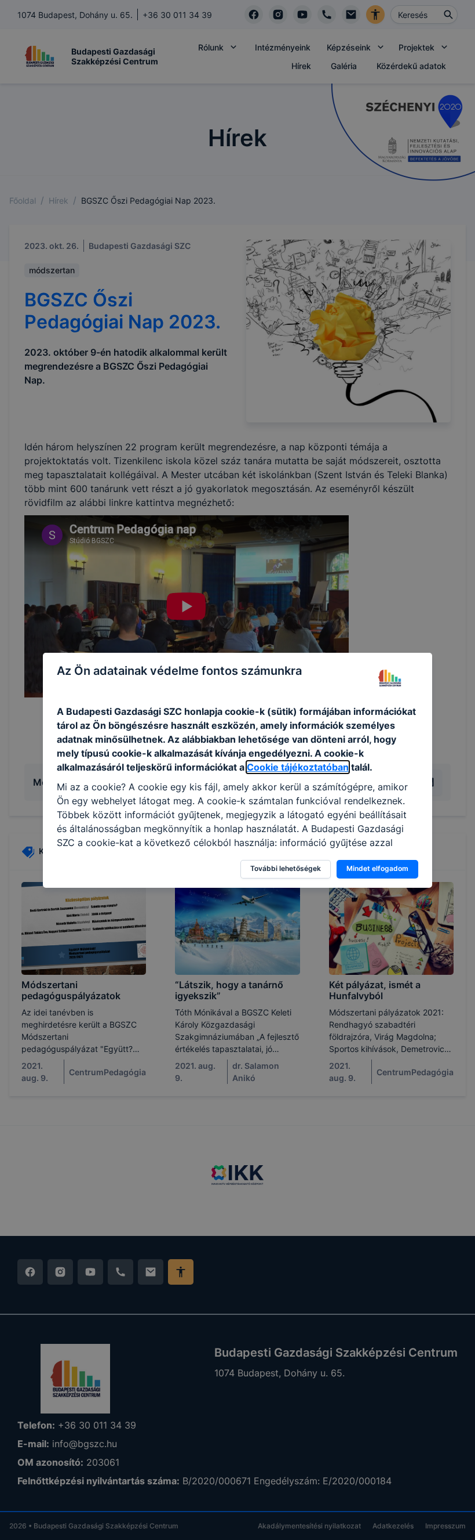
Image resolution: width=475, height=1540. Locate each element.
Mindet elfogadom (377, 868)
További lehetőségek (285, 868)
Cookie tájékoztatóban (298, 767)
